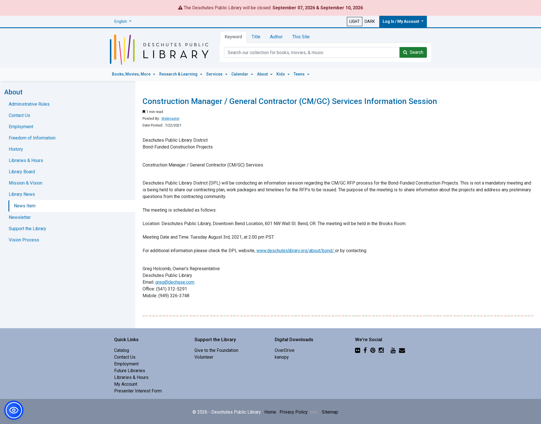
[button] (123, 21)
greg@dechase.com (174, 282)
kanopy (282, 357)
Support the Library (27, 228)
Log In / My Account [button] (401, 21)
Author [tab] (276, 36)
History (16, 149)
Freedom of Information (32, 138)
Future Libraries (129, 370)
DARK (370, 21)
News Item (25, 205)
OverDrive (284, 350)
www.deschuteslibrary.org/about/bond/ (295, 250)
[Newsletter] (402, 350)
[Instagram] (381, 350)
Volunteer (203, 357)
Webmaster (170, 119)
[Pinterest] (372, 350)
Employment (21, 126)
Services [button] (214, 74)
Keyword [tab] (233, 36)
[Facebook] (365, 350)
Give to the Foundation (216, 350)
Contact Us (19, 115)
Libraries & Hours (26, 160)
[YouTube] (393, 350)
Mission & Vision (25, 183)
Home (270, 412)
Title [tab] (256, 36)
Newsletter (20, 217)
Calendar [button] (240, 74)
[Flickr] (357, 350)
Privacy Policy (299, 412)
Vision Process (24, 240)
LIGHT (354, 21)
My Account (125, 384)
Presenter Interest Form (138, 391)
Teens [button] (299, 74)
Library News (22, 194)
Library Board (22, 171)
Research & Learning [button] (178, 74)
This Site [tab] (301, 36)
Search (415, 52)
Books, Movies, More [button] (131, 74)
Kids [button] (281, 74)
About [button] (263, 74)
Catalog (121, 350)
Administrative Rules (29, 104)
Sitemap (330, 412)
